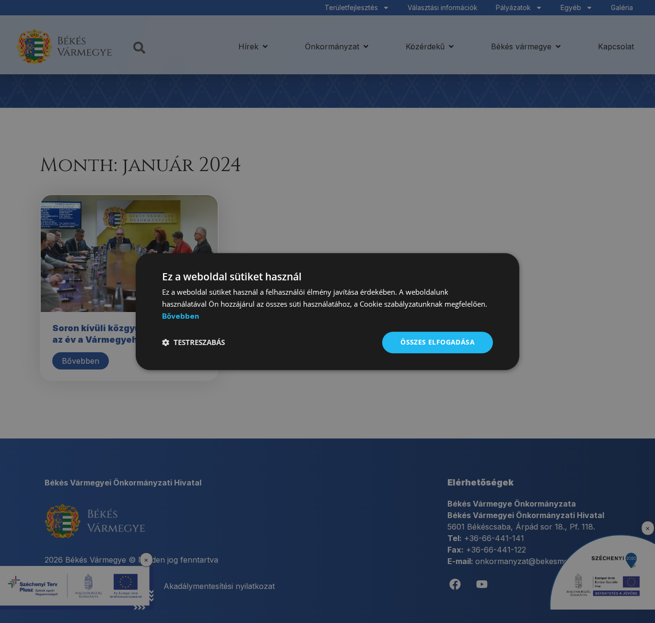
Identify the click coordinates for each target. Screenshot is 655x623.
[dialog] (327, 311)
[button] (193, 342)
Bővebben (180, 316)
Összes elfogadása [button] (437, 341)
